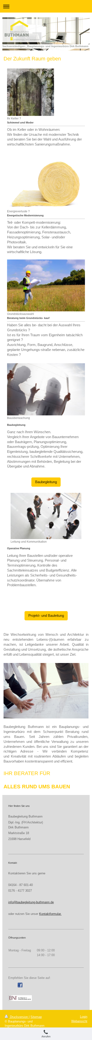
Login (83, 1016)
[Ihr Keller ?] (30, 92)
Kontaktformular (50, 914)
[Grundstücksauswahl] (46, 285)
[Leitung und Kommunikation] (46, 516)
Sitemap (36, 1017)
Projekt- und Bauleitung (46, 615)
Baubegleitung (46, 482)
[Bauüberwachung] (46, 389)
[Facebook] (20, 985)
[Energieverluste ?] (46, 183)
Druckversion (19, 1017)
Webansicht (79, 1021)
